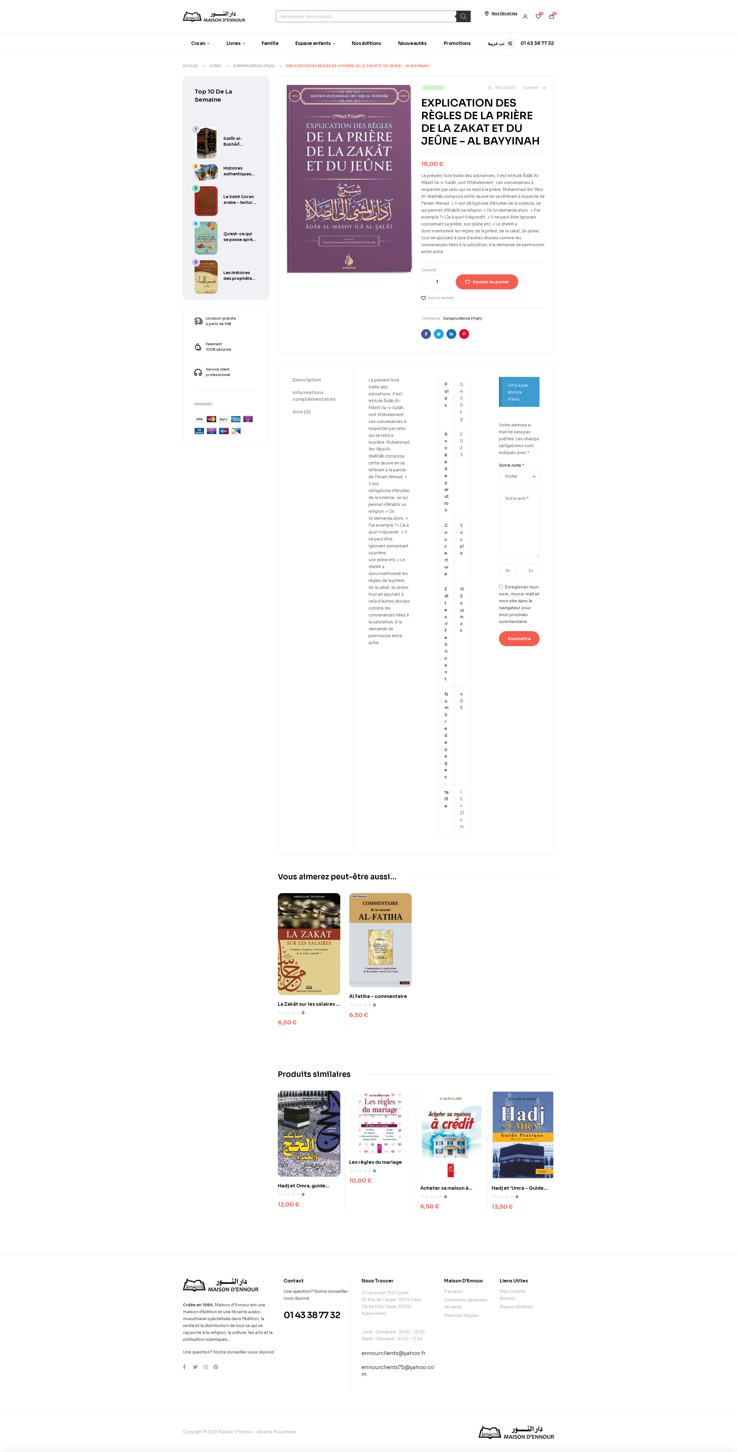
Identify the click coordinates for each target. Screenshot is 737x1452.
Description (306, 380)
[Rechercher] (463, 16)
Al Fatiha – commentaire (378, 996)
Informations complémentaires (314, 396)
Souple (462, 539)
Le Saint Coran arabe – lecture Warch (239, 202)
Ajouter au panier (490, 281)
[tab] (315, 380)
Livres (215, 66)
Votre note (512, 465)
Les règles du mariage (375, 1162)
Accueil (190, 66)
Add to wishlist (441, 298)
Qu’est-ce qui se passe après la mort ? (239, 239)
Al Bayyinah (462, 610)
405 (461, 701)
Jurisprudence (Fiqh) (254, 66)
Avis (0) (301, 412)
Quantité (428, 270)
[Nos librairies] (486, 13)
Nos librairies (504, 13)
